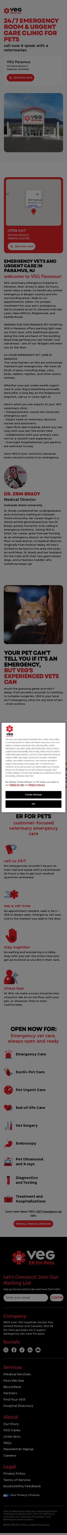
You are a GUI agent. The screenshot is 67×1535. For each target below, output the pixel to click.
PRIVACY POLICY (37, 785)
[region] (33, 767)
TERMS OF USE (16, 785)
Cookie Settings (33, 795)
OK (33, 804)
